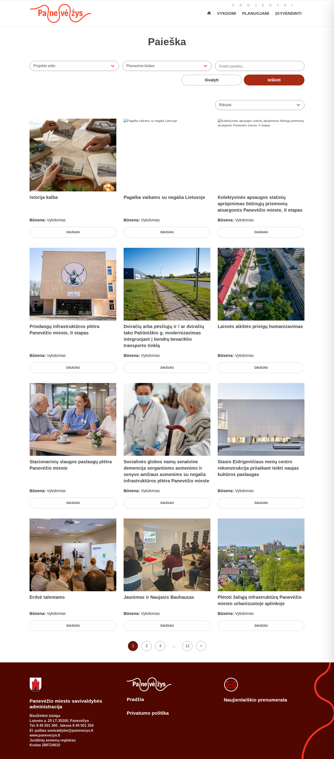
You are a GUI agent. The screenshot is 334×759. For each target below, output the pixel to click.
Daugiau (73, 232)
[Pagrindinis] (209, 13)
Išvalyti (212, 80)
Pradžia (135, 699)
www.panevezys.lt (45, 735)
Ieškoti (274, 80)
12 (187, 646)
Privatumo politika (148, 713)
